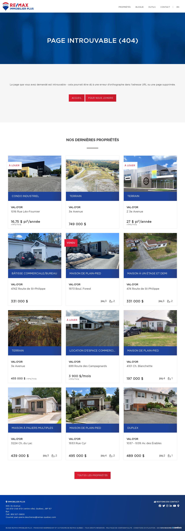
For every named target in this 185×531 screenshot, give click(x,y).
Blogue (140, 7)
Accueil (77, 98)
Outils (152, 7)
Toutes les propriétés (92, 475)
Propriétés (125, 7)
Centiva (177, 528)
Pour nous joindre (100, 98)
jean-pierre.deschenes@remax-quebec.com (35, 517)
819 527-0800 (18, 514)
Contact (165, 7)
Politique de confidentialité (119, 528)
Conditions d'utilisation (144, 528)
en (178, 7)
